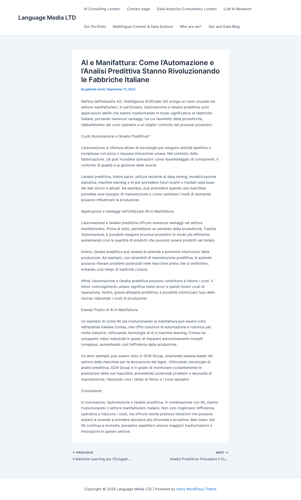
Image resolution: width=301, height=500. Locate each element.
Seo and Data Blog (224, 26)
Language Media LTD (47, 17)
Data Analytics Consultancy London (187, 9)
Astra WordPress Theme (196, 489)
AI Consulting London (102, 9)
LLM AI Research (237, 9)
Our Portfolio (95, 26)
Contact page (138, 9)
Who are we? (190, 26)
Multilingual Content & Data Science (143, 26)
